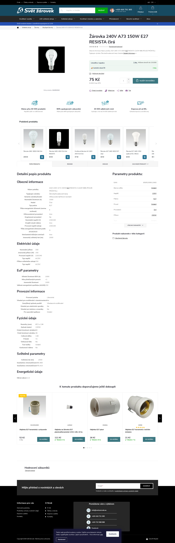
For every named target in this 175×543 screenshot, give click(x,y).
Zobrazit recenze (30, 471)
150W (154, 215)
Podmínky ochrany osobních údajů (28, 511)
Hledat (101, 10)
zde (101, 534)
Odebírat (146, 486)
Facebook (95, 528)
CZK (152, 2)
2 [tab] (85, 447)
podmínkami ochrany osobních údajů (126, 491)
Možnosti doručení (98, 73)
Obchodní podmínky (23, 508)
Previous (15, 418)
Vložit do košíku (147, 81)
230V (154, 193)
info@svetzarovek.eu (99, 510)
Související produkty (139, 164)
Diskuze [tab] (105, 164)
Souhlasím (112, 534)
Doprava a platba (42, 2)
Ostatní (153, 188)
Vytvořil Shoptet (153, 539)
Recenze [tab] (70, 164)
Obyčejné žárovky (121, 238)
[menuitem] (27, 19)
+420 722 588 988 (98, 522)
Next (160, 418)
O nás (18, 2)
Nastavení (61, 539)
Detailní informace (129, 53)
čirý (155, 210)
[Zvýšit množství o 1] (128, 79)
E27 (126, 51)
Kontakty (53, 2)
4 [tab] (89, 447)
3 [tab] (87, 447)
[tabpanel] (34, 418)
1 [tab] (83, 447)
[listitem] (33, 144)
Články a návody (28, 2)
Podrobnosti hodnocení (115, 47)
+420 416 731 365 (98, 516)
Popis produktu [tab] (34, 164)
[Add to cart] (42, 157)
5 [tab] (91, 447)
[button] (19, 143)
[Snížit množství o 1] (128, 82)
